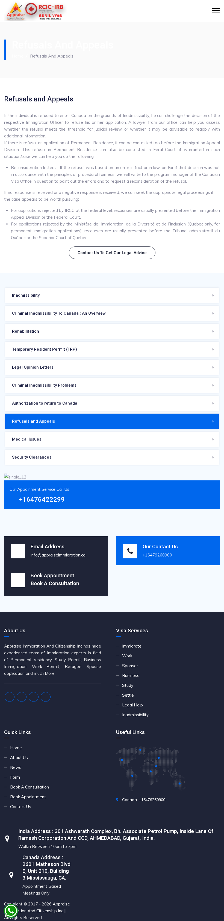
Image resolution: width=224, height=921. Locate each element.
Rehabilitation (25, 331)
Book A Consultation (29, 787)
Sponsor (130, 665)
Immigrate (132, 646)
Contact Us (20, 806)
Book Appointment (28, 796)
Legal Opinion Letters (33, 367)
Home (17, 56)
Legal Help (132, 705)
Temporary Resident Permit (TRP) (44, 349)
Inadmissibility (26, 295)
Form (15, 777)
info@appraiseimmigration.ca (58, 555)
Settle (128, 695)
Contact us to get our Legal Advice (112, 252)
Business (130, 675)
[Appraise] (36, 11)
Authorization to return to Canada (44, 403)
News (15, 767)
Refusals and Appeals (33, 421)
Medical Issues (26, 439)
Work (127, 655)
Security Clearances (31, 457)
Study (127, 685)
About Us (19, 757)
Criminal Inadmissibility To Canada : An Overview (59, 313)
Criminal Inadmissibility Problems (44, 385)
